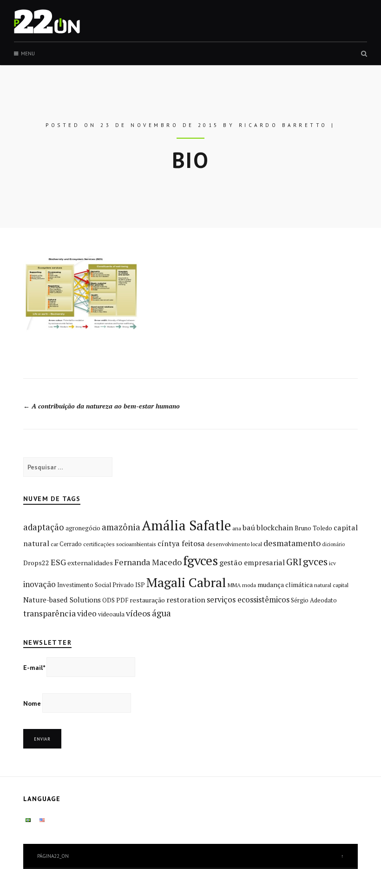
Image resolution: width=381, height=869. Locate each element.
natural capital (331, 585)
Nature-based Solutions (62, 599)
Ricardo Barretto (283, 125)
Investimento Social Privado (95, 585)
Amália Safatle (186, 525)
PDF (122, 600)
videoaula (111, 614)
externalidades (90, 562)
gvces (315, 561)
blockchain (274, 527)
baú (249, 527)
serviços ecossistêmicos (248, 599)
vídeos (138, 613)
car (54, 544)
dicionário (333, 544)
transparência (49, 613)
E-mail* (34, 667)
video (87, 613)
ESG (58, 562)
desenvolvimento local (234, 544)
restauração (147, 599)
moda (249, 585)
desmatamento (292, 542)
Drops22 (36, 562)
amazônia (121, 527)
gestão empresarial (252, 562)
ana (236, 528)
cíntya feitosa (181, 543)
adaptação (43, 527)
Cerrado (70, 544)
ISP (140, 585)
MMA (234, 585)
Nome (32, 703)
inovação (39, 584)
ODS (108, 600)
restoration (185, 600)
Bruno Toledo (313, 528)
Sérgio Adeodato (314, 600)
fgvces (200, 560)
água (161, 613)
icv (332, 563)
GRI (294, 561)
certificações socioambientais (119, 544)
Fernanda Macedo (148, 562)
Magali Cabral (186, 582)
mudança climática (285, 584)
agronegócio (83, 528)
